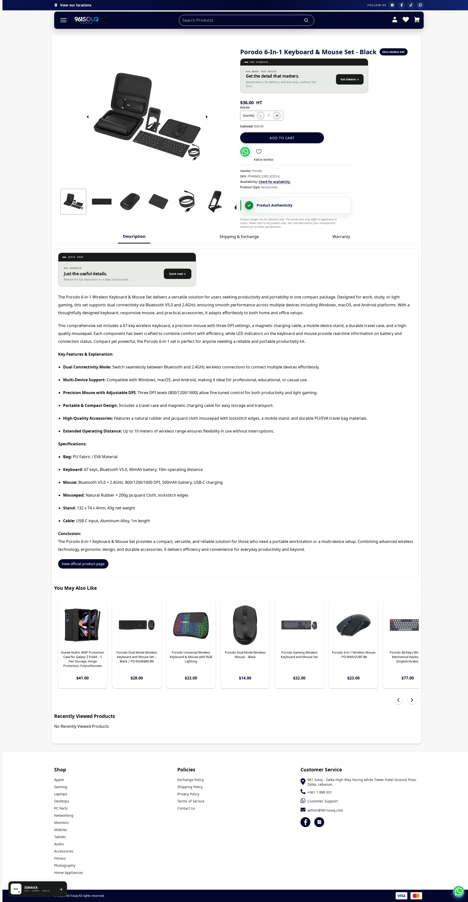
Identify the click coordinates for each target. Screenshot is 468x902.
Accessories (63, 851)
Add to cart (282, 137)
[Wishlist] (406, 20)
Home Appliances (68, 872)
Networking (63, 815)
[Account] (395, 20)
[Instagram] (392, 5)
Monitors (61, 822)
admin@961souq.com (325, 810)
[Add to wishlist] (259, 152)
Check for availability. (275, 182)
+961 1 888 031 (319, 792)
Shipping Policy (190, 786)
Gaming (60, 786)
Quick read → (177, 274)
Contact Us (186, 808)
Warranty (341, 236)
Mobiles (60, 829)
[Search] (306, 20)
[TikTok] (410, 5)
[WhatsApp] (420, 5)
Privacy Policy (188, 794)
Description (134, 236)
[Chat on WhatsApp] (458, 891)
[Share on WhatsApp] (245, 152)
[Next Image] (207, 117)
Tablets (60, 836)
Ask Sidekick (350, 79)
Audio (59, 844)
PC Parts (61, 808)
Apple (59, 779)
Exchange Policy (190, 779)
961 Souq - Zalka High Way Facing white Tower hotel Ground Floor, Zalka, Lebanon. (362, 782)
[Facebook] (401, 5)
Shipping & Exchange (239, 236)
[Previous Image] (88, 117)
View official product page (83, 563)
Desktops (61, 801)
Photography (64, 865)
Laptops (60, 794)
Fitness (60, 858)
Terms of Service (190, 801)
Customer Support (322, 801)
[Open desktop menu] (63, 20)
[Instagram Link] (319, 822)
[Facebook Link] (305, 822)
